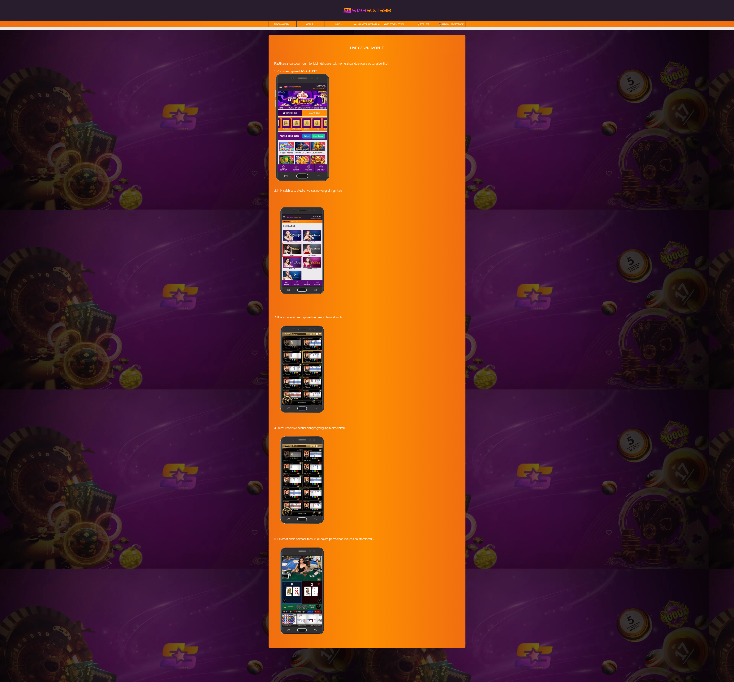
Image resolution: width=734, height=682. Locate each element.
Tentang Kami (282, 24)
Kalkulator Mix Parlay (367, 24)
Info (338, 24)
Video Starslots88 (394, 24)
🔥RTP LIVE (423, 24)
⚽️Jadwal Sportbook (451, 24)
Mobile (310, 24)
